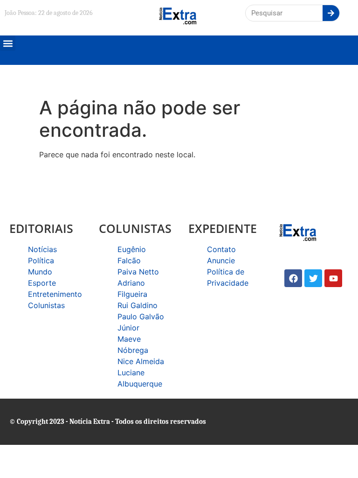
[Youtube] (333, 278)
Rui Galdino (137, 305)
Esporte (42, 283)
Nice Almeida (140, 361)
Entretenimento (55, 294)
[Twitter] (313, 278)
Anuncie (221, 260)
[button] (7, 43)
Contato (221, 249)
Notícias (42, 249)
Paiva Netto (138, 271)
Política (41, 260)
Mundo (40, 271)
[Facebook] (293, 278)
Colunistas (46, 305)
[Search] (331, 13)
